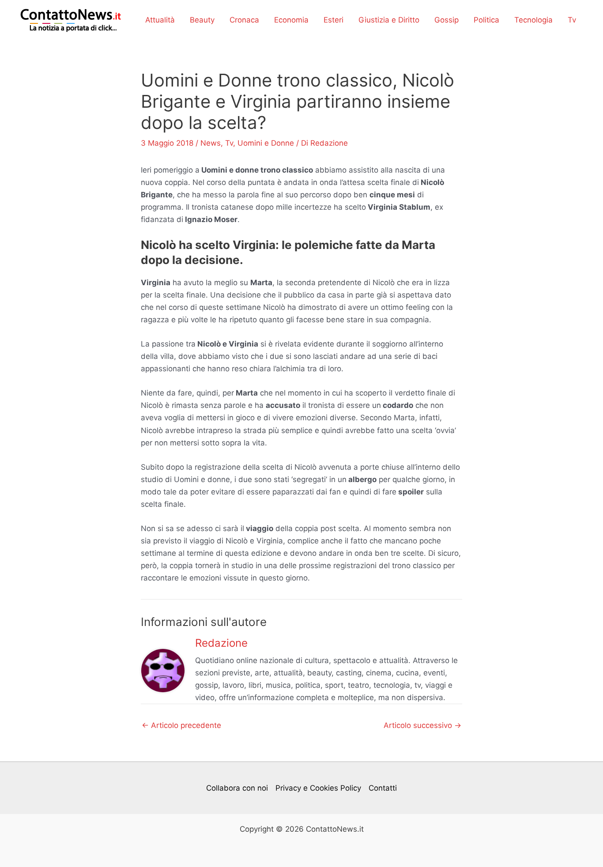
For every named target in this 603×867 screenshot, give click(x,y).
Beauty (202, 19)
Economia (291, 19)
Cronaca (244, 19)
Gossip (446, 19)
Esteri (333, 19)
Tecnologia (533, 19)
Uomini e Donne (265, 143)
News (210, 143)
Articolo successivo (422, 725)
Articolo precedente (181, 725)
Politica (486, 19)
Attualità (160, 19)
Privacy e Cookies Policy (318, 788)
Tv (572, 19)
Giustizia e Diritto (388, 19)
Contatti (383, 788)
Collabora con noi (237, 788)
